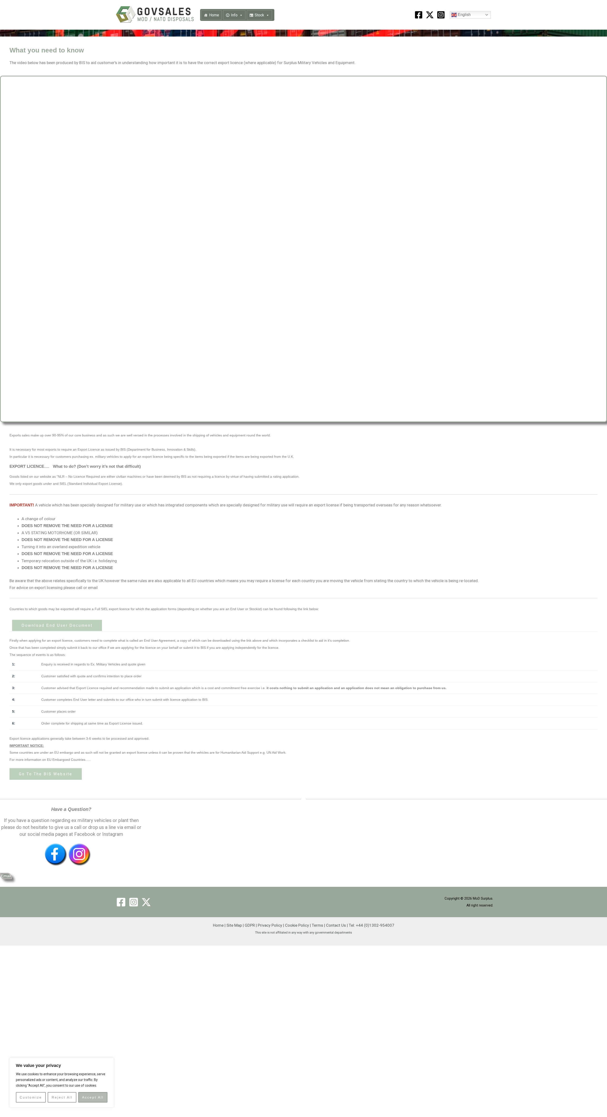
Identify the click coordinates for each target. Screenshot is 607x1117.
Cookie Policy (297, 925)
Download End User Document (57, 625)
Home (214, 15)
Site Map (234, 925)
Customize (31, 1097)
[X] (430, 15)
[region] (61, 1083)
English (464, 15)
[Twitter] (146, 902)
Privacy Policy (270, 925)
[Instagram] (441, 15)
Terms (317, 925)
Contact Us (336, 925)
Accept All (93, 1097)
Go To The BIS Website (45, 774)
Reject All (62, 1097)
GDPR (250, 925)
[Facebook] (418, 15)
